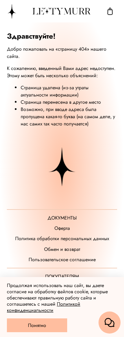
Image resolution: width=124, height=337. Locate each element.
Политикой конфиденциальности (43, 307)
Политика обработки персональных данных (62, 238)
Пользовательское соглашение (62, 259)
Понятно (37, 325)
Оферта (62, 228)
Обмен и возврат (62, 249)
